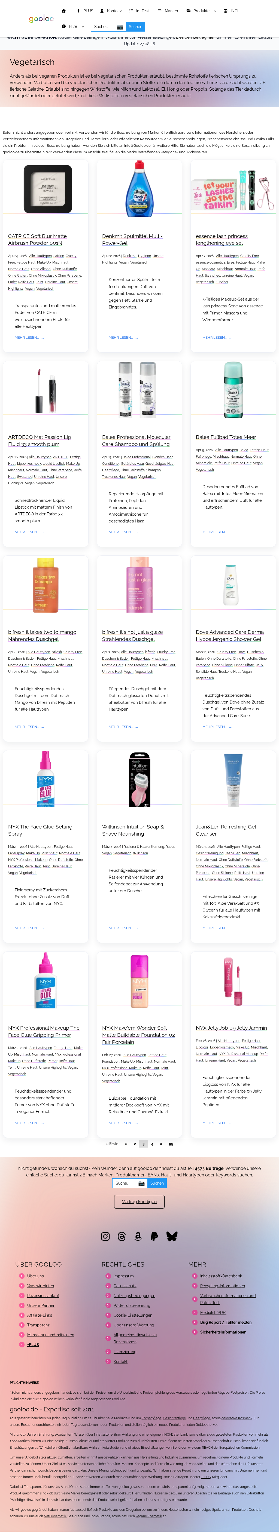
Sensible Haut (206, 672)
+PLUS (206, 1477)
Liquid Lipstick (54, 464)
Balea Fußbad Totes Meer (226, 437)
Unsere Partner (41, 1305)
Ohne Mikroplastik (42, 275)
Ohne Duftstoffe (65, 269)
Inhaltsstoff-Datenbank (221, 1276)
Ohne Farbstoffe (133, 470)
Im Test (143, 11)
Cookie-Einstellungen (133, 1315)
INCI (235, 11)
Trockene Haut (230, 672)
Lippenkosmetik (29, 464)
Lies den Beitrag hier (195, 37)
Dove (241, 652)
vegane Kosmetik (149, 1516)
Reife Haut (26, 282)
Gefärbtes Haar (132, 464)
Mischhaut (60, 262)
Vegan (30, 289)
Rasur (170, 847)
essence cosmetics (210, 262)
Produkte (202, 11)
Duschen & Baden (21, 658)
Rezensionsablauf (43, 1296)
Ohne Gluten (17, 275)
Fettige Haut (26, 262)
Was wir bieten (40, 1286)
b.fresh (57, 652)
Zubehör (222, 282)
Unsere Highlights (218, 879)
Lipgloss (202, 1047)
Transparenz (38, 1325)
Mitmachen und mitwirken (50, 1335)
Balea (243, 450)
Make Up (44, 262)
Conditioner (110, 464)
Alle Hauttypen (40, 256)
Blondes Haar (162, 457)
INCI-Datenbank (175, 1434)
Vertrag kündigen (139, 1201)
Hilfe (73, 27)
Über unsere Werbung (134, 1325)
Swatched (212, 275)
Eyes (230, 262)
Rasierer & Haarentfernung (144, 847)
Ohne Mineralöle (237, 866)
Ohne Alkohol (41, 269)
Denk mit (130, 256)
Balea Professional (137, 457)
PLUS (87, 11)
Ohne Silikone (222, 665)
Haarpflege (110, 470)
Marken (172, 11)
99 (171, 1144)
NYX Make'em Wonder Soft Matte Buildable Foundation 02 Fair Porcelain (138, 1035)
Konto (111, 11)
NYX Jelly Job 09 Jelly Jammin (231, 1028)
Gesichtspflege (174, 1418)
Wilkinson (140, 853)
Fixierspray (16, 853)
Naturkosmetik (55, 1516)
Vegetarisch (45, 289)
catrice (58, 256)
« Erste (112, 1144)
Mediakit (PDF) (213, 1312)
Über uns (35, 1276)
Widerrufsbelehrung (132, 1305)
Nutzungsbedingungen (134, 1296)
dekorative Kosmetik (237, 1418)
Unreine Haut (55, 282)
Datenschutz (125, 1286)
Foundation (110, 1061)
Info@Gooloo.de (137, 145)
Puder (12, 282)
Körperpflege (151, 1418)
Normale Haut (18, 269)
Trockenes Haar (114, 477)
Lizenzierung (125, 1352)
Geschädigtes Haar (159, 464)
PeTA (153, 665)
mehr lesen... (27, 337)
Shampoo (153, 470)
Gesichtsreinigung (209, 853)
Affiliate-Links (39, 1315)
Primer (52, 1061)
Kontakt (121, 1361)
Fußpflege (203, 456)
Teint (39, 282)
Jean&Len (232, 853)
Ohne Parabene (69, 275)
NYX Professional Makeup (27, 860)
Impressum (124, 1276)
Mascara (208, 269)
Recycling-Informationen (222, 1286)
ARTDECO (60, 457)
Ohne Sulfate (244, 665)
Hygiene (144, 256)
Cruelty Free (249, 256)
